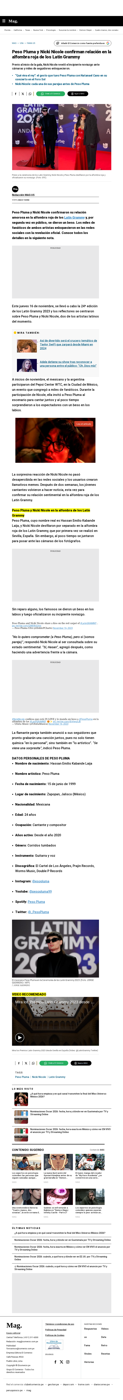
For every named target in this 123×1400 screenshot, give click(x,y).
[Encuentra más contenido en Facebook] (15, 94)
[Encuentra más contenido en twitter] (22, 94)
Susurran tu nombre (67, 30)
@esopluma (40, 881)
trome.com (84, 1384)
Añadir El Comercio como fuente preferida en (83, 43)
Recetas (105, 1353)
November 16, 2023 (63, 628)
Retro (104, 1345)
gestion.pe (53, 1384)
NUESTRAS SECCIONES (93, 1324)
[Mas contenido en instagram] (68, 1362)
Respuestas (90, 1328)
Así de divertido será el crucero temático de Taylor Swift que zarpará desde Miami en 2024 (68, 344)
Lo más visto (22, 1089)
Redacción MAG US (23, 195)
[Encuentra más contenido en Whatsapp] (30, 94)
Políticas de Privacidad (55, 1330)
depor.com (68, 1384)
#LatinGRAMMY (88, 623)
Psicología (51, 30)
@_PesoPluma (38, 912)
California (18, 30)
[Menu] (5, 21)
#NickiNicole (18, 719)
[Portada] (14, 1330)
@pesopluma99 (40, 891)
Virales (88, 1353)
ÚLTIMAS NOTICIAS (26, 1228)
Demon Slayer (85, 30)
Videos (105, 1328)
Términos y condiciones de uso (59, 1324)
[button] (19, 1037)
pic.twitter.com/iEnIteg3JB (67, 721)
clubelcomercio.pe (34, 1384)
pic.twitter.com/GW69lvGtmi (26, 625)
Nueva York (38, 30)
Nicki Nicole (39, 1077)
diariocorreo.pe (102, 1384)
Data (103, 1337)
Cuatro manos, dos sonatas (107, 30)
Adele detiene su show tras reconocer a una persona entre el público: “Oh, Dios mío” (68, 363)
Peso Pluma (36, 902)
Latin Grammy (57, 1077)
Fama (87, 1345)
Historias (89, 1362)
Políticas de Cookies (54, 1335)
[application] (55, 1021)
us (85, 1337)
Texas (27, 30)
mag (28, 1390)
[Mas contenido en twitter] (61, 1362)
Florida (7, 30)
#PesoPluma (86, 719)
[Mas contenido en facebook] (55, 1362)
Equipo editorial (13, 1333)
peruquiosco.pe (14, 1390)
